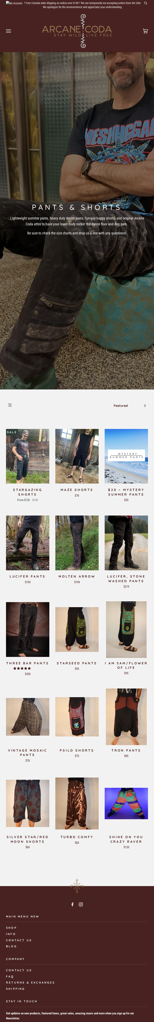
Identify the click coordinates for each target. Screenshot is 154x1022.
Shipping (15, 989)
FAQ (10, 976)
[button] (22, 668)
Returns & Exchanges (30, 982)
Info (11, 934)
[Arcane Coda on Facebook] (72, 905)
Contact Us (19, 970)
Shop (11, 928)
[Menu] (8, 31)
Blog (11, 946)
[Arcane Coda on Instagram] (81, 905)
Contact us (19, 940)
